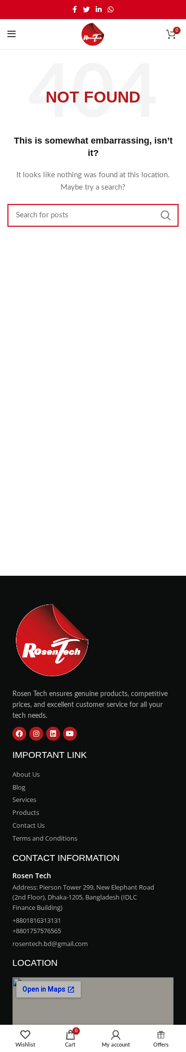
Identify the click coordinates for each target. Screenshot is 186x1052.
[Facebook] (19, 734)
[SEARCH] (165, 215)
